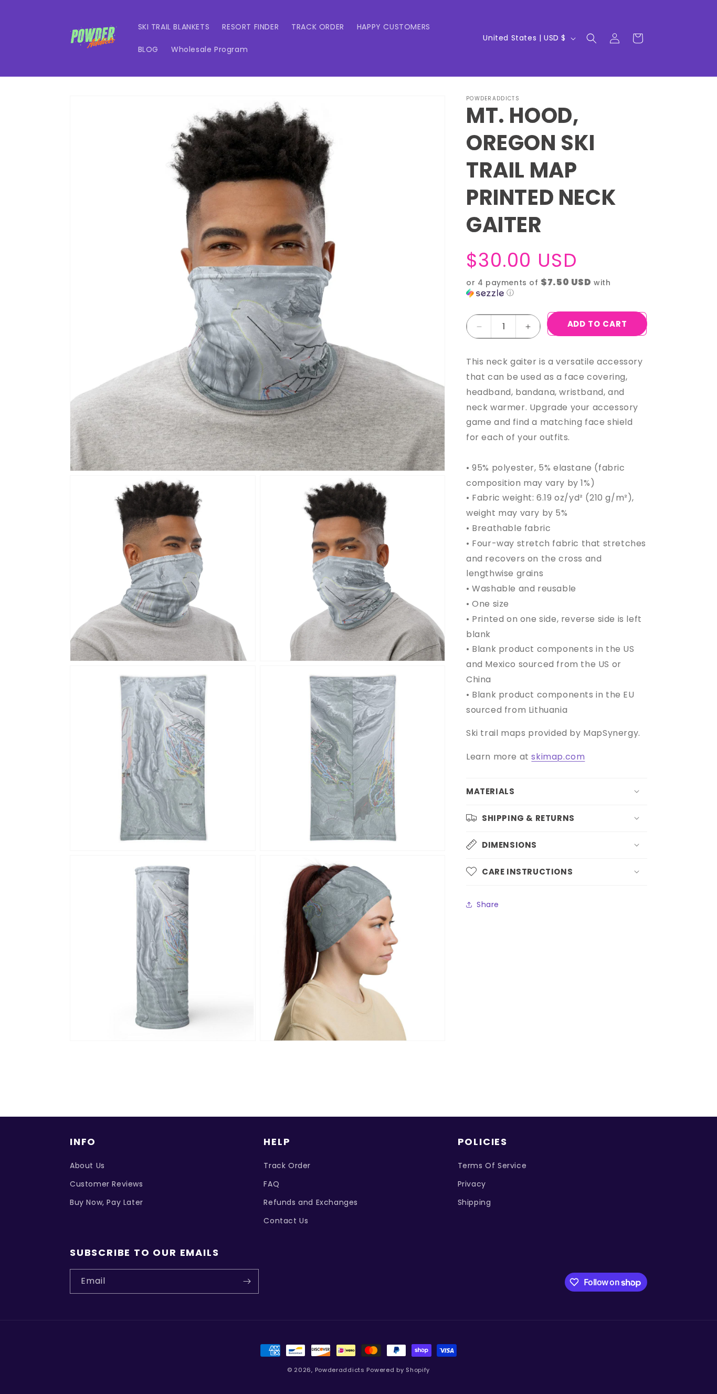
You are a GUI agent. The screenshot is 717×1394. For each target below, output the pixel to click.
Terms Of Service (492, 1165)
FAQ (271, 1184)
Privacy (472, 1184)
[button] (591, 38)
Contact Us (285, 1220)
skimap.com (558, 757)
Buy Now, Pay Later (106, 1202)
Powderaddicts (340, 1370)
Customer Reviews (106, 1184)
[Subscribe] (246, 1281)
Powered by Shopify (398, 1370)
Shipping (474, 1202)
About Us (87, 1165)
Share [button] (488, 904)
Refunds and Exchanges (310, 1202)
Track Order (287, 1165)
